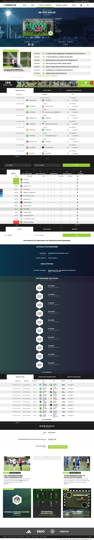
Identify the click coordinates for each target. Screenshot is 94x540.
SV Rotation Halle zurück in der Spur (59, 57)
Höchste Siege (20, 376)
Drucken (76, 224)
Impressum (5, 536)
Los (76, 165)
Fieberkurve (54, 173)
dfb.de (10, 1)
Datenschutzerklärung (11, 536)
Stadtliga (58, 18)
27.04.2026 (37, 73)
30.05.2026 (37, 63)
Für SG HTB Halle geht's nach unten (58, 63)
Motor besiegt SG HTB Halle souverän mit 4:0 (61, 60)
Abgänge (74, 229)
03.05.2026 (37, 70)
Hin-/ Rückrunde (27, 173)
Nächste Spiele (20, 90)
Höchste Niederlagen (74, 376)
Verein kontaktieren (57, 447)
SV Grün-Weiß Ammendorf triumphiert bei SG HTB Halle (14, 69)
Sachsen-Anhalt (49, 10)
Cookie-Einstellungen (43, 536)
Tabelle (13, 173)
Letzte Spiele (47, 90)
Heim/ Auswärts (40, 173)
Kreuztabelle (67, 173)
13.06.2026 (36, 56)
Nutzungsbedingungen (20, 536)
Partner (30, 1)
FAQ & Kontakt (35, 1)
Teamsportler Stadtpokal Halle (58, 253)
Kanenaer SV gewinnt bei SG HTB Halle (59, 70)
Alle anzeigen (46, 372)
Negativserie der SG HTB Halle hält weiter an (62, 66)
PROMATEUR (5, 1)
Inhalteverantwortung (34, 536)
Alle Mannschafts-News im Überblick (45, 75)
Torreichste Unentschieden (47, 376)
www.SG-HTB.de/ (41, 446)
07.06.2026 (37, 60)
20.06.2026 (37, 53)
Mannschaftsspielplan (73, 90)
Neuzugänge (47, 229)
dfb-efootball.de (14, 1)
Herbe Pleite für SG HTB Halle (56, 73)
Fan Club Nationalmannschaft (23, 1)
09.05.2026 (37, 66)
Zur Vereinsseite (47, 14)
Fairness (80, 173)
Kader (19, 229)
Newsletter (40, 1)
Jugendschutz (27, 536)
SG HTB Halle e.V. (47, 426)
